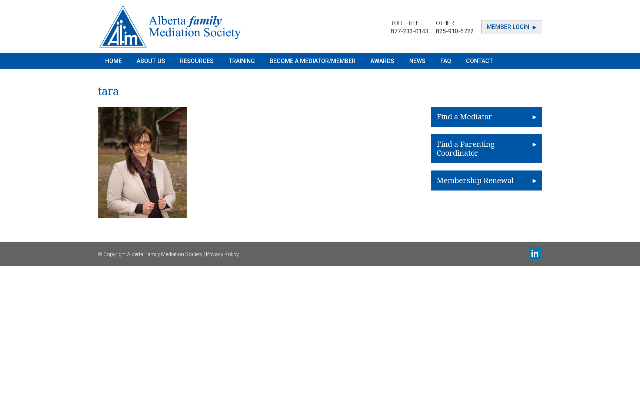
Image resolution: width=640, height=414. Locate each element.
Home (113, 60)
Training (242, 60)
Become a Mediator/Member (313, 60)
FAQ (445, 60)
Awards (382, 60)
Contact (479, 60)
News (417, 60)
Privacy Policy (222, 254)
